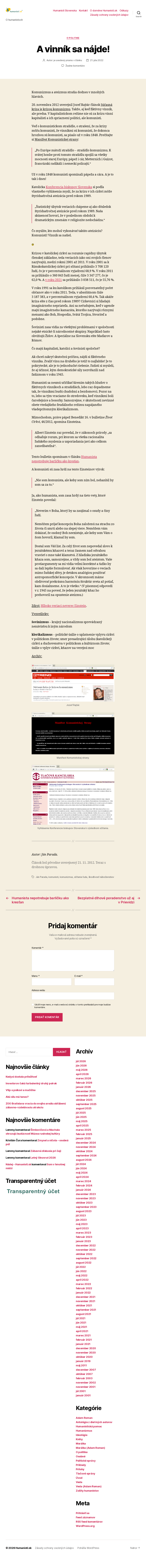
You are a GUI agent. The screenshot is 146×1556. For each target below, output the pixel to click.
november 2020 (86, 1352)
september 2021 (86, 1309)
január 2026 (83, 1086)
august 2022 (83, 1262)
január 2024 (83, 1189)
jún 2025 (81, 1116)
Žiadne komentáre (75, 65)
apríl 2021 (82, 1331)
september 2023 (86, 1206)
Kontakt (83, 10)
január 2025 (83, 1138)
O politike (73, 38)
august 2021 (83, 1314)
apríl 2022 (82, 1279)
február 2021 (84, 1339)
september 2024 (86, 1155)
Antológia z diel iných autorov (94, 1422)
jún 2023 (81, 1219)
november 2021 (85, 1301)
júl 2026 (81, 1061)
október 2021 (84, 1305)
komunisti (53, 877)
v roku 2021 (53, 280)
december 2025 (86, 1091)
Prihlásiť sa (82, 1513)
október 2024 (84, 1151)
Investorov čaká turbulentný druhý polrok (31, 1083)
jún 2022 (81, 1271)
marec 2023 (83, 1232)
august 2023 (84, 1211)
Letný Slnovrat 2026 (43, 1157)
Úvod (79, 1477)
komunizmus (66, 877)
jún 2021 (81, 1322)
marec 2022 (83, 1284)
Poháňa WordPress (88, 1547)
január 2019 (83, 1361)
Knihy (79, 1439)
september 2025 (86, 1104)
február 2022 (84, 1288)
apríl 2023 (82, 1228)
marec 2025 (83, 1129)
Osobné (80, 1456)
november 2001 (86, 1386)
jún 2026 (81, 1065)
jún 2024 (81, 1168)
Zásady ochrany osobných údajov (109, 14)
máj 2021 (81, 1326)
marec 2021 (83, 1335)
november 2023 (86, 1198)
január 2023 (83, 1241)
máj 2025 (82, 1121)
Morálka (81, 1443)
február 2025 (84, 1134)
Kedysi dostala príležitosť (21, 1076)
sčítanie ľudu (80, 877)
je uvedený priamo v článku (67, 60)
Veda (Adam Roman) (88, 1486)
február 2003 (84, 1378)
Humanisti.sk (24, 1547)
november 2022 (86, 1249)
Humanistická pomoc (89, 1426)
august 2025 (84, 1108)
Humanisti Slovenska (65, 10)
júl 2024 (81, 1164)
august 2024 (84, 1159)
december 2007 (86, 1369)
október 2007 (84, 1373)
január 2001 (83, 1395)
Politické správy (86, 1460)
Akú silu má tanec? (17, 1096)
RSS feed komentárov (89, 1521)
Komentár (37, 948)
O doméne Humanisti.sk (103, 10)
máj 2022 (81, 1275)
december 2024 (86, 1142)
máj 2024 (82, 1172)
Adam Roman (84, 1417)
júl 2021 (80, 1318)
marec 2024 (83, 1181)
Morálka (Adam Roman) (90, 1447)
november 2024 (86, 1146)
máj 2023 (82, 1224)
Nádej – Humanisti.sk (18, 1164)
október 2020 (84, 1356)
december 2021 (85, 1296)
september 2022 (86, 1258)
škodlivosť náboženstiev (101, 877)
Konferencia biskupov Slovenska (69, 187)
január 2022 (83, 1292)
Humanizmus (84, 1430)
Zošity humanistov (87, 1490)
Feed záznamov (85, 1517)
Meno (35, 976)
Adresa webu (38, 990)
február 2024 (84, 1185)
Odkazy (124, 10)
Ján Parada (41, 877)
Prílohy (80, 1469)
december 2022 (86, 1245)
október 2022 (84, 1254)
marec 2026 (83, 1078)
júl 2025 (81, 1112)
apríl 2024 (82, 1176)
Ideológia (81, 1434)
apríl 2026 (82, 1074)
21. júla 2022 (96, 60)
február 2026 (84, 1082)
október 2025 (84, 1099)
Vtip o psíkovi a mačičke (21, 1090)
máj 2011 (81, 1365)
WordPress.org (85, 1525)
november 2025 (86, 1095)
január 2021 (83, 1344)
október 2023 (84, 1202)
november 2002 (86, 1382)
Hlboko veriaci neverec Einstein (63, 606)
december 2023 (86, 1194)
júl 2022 (81, 1266)
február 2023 (84, 1236)
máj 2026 (82, 1069)
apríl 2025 (82, 1125)
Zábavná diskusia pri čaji (46, 1150)
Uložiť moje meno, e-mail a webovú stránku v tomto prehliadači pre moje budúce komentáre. (73, 1006)
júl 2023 (81, 1215)
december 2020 (86, 1348)
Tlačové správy (85, 1473)
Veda (79, 1482)
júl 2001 (81, 1391)
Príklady (81, 1464)
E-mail (78, 976)
